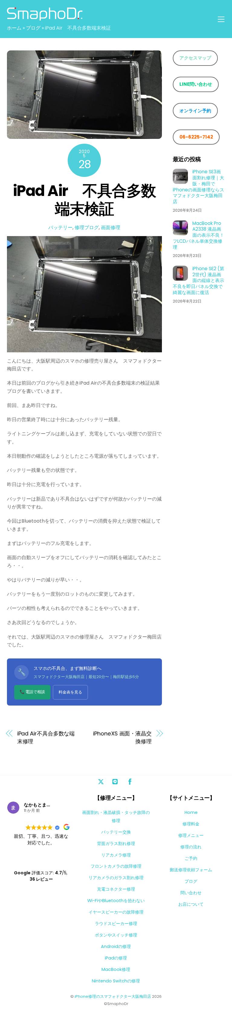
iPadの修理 (116, 958)
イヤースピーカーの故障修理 (116, 912)
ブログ (33, 27)
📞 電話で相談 (32, 692)
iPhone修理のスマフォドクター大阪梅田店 (113, 996)
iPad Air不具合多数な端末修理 (46, 737)
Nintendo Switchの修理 (116, 981)
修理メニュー (191, 835)
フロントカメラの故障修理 (116, 866)
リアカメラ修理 (116, 855)
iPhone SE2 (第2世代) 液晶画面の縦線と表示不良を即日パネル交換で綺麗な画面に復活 (198, 281)
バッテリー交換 (116, 832)
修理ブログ (87, 227)
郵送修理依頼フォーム (191, 870)
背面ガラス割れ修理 (116, 843)
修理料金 (190, 824)
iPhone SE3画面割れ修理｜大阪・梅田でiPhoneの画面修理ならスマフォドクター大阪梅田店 (198, 187)
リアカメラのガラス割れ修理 (116, 878)
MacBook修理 (116, 969)
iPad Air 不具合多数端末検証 (84, 199)
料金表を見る (70, 692)
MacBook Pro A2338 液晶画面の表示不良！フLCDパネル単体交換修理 (198, 235)
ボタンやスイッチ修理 (116, 935)
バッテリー (60, 227)
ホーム (14, 27)
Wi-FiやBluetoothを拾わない (116, 901)
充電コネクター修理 (116, 889)
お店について (191, 904)
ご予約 (191, 858)
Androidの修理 (116, 946)
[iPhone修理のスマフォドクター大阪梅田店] (44, 18)
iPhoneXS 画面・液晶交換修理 (122, 737)
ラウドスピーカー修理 (116, 924)
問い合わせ (190, 893)
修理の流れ (190, 847)
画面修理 (110, 227)
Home (191, 812)
